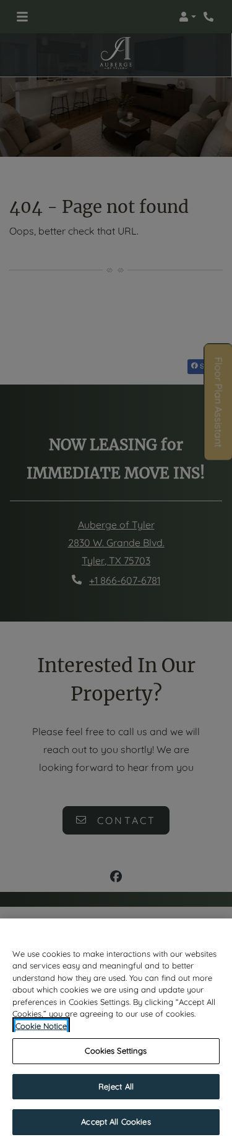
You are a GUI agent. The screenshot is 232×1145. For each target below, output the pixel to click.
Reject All (116, 1086)
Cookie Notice (41, 1026)
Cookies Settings (116, 1050)
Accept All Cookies (115, 1121)
